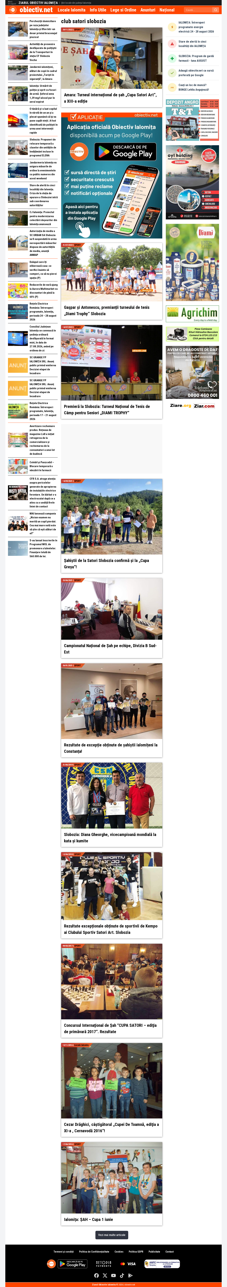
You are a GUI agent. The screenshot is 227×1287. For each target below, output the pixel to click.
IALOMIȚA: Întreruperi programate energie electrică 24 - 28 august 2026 (196, 27)
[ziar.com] (204, 405)
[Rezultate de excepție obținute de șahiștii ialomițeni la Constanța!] (111, 665)
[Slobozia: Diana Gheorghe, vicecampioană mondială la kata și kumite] (111, 764)
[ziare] (180, 405)
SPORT (77, 29)
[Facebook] (96, 1275)
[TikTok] (122, 1275)
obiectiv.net (36, 10)
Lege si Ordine (123, 10)
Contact (169, 1251)
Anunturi (147, 10)
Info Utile (98, 10)
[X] (105, 1275)
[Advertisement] (111, 449)
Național (167, 10)
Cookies (119, 1251)
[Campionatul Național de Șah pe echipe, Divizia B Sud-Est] (111, 580)
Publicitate (154, 1251)
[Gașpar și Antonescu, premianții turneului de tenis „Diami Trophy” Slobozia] (111, 245)
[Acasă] (13, 10)
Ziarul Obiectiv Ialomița (38, 2)
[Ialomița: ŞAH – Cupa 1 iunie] (111, 1144)
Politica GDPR (136, 1251)
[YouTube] (113, 1275)
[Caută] (215, 10)
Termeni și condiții (64, 1251)
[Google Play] (130, 1275)
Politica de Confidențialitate (94, 1251)
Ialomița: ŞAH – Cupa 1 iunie (88, 1219)
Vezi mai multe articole (111, 1235)
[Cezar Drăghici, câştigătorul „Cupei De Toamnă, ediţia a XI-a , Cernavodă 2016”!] (111, 1045)
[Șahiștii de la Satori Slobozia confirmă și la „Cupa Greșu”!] (111, 481)
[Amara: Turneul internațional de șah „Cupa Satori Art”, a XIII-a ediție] (111, 29)
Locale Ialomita (71, 10)
